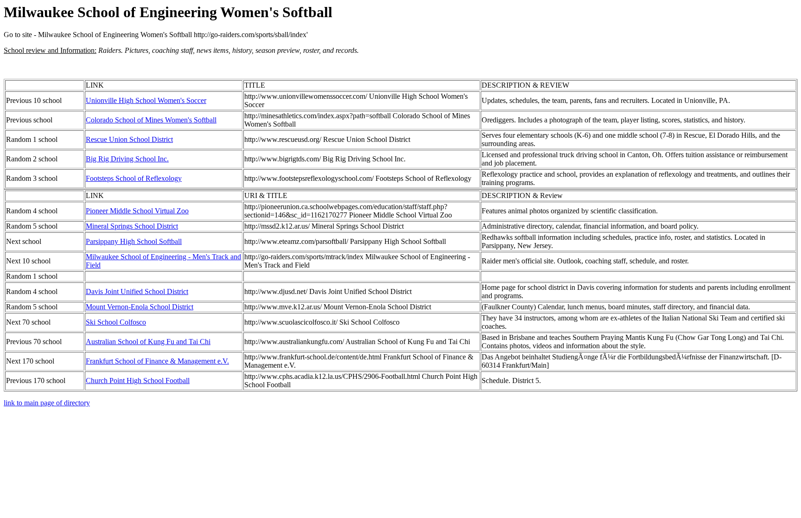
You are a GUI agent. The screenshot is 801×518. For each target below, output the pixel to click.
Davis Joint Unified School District (137, 291)
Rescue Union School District (129, 139)
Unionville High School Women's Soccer (146, 100)
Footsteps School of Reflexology (134, 178)
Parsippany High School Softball (134, 241)
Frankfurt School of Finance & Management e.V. (157, 361)
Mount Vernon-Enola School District (139, 307)
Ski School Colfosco (116, 322)
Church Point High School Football (138, 380)
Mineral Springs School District (132, 226)
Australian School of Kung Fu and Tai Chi (148, 341)
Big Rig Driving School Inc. (127, 159)
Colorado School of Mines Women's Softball (151, 120)
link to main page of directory (47, 403)
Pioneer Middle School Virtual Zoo (137, 211)
